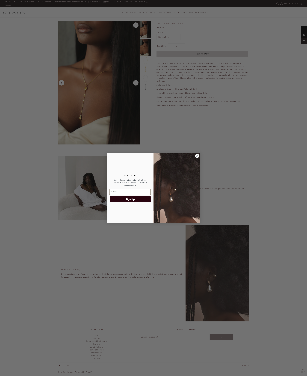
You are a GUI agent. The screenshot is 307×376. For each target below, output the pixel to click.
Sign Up (130, 199)
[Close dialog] (197, 156)
